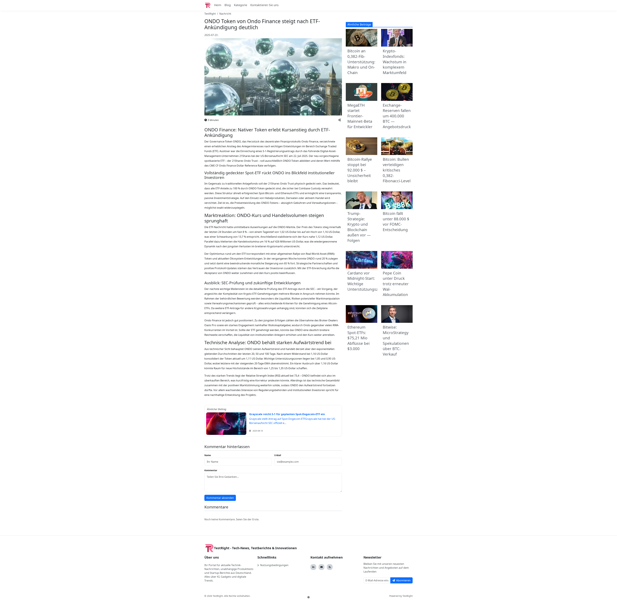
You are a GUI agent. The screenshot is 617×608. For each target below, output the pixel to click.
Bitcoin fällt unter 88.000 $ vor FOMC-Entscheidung (396, 221)
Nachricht (225, 13)
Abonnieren (403, 580)
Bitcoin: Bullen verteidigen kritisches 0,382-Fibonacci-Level (397, 170)
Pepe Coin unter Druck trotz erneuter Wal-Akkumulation (396, 283)
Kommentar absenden (220, 498)
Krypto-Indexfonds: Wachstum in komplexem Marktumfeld (394, 61)
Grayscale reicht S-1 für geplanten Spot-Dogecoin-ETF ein (287, 414)
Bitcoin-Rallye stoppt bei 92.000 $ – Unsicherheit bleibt (359, 170)
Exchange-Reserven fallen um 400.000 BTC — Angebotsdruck (397, 115)
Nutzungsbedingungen (274, 565)
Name (207, 455)
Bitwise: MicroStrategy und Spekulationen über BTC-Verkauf (396, 340)
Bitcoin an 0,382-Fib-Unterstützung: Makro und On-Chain (361, 61)
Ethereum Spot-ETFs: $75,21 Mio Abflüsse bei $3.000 (358, 337)
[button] (339, 120)
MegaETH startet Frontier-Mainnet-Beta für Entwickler (359, 115)
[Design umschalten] (308, 597)
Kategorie (240, 5)
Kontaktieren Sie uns (264, 5)
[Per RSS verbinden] (330, 567)
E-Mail (277, 455)
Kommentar (210, 470)
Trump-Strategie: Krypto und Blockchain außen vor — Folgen (359, 227)
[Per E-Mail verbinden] (321, 567)
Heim (217, 5)
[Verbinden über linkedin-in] (313, 567)
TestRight (210, 13)
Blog (227, 5)
